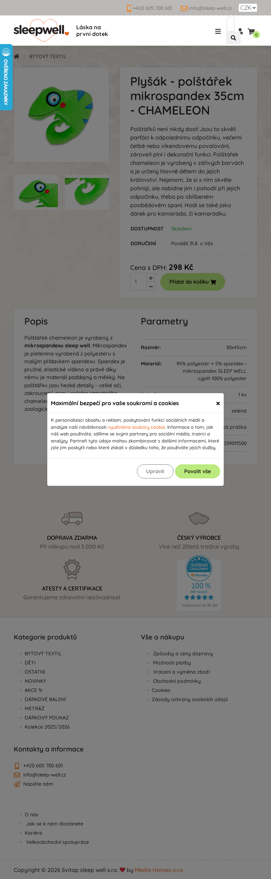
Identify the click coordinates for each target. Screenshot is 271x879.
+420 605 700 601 (152, 8)
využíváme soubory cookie (136, 427)
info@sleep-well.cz (210, 8)
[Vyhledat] (233, 38)
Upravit (155, 471)
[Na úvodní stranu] (41, 30)
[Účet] (240, 30)
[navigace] (219, 31)
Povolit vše (197, 471)
